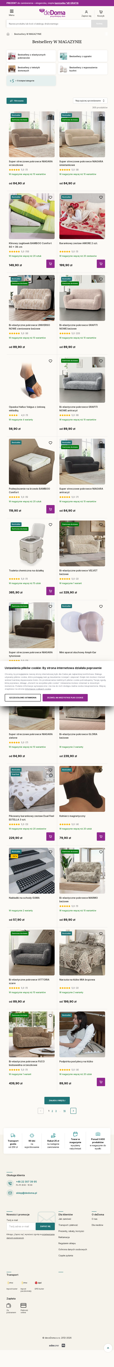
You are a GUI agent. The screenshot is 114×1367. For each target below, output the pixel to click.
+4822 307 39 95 (26, 1181)
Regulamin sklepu (67, 1243)
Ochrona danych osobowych (72, 1249)
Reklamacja (64, 1237)
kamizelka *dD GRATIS (67, 3)
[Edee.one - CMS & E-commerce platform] (54, 1345)
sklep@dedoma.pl (26, 1192)
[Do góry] (108, 1348)
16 (64, 1111)
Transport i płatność (68, 1225)
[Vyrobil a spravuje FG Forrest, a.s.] (63, 1345)
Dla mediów (97, 1225)
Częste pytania (65, 1255)
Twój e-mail (12, 1220)
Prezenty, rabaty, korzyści (71, 1231)
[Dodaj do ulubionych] (50, 115)
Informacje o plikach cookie (38, 689)
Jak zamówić (64, 1219)
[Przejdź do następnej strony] (73, 1111)
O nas (94, 1219)
